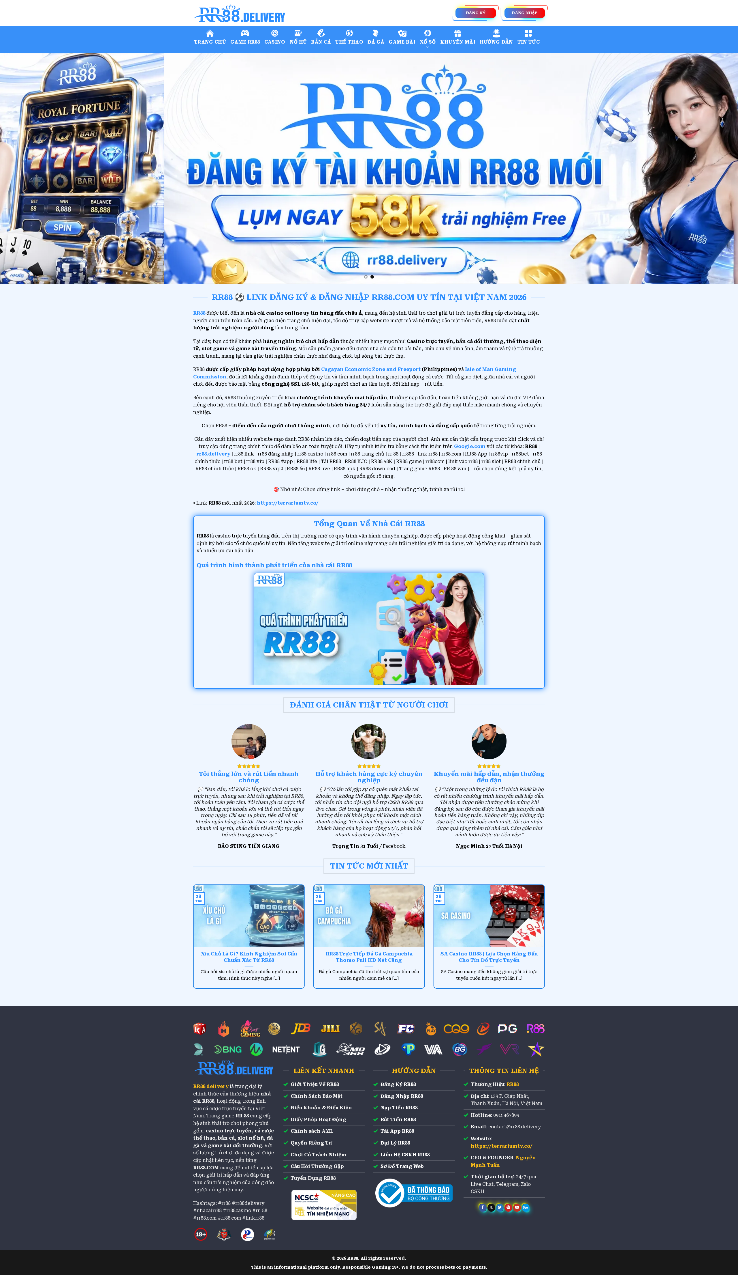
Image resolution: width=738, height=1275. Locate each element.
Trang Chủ (210, 42)
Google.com (469, 446)
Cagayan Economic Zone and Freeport (371, 369)
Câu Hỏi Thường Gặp (317, 1166)
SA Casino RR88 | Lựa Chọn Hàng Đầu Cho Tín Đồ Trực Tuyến (489, 957)
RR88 (513, 1084)
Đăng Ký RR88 (398, 1084)
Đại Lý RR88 (395, 1143)
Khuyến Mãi (457, 42)
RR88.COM (206, 1168)
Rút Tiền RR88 (398, 1119)
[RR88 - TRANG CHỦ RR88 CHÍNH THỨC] (265, 13)
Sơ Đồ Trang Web (402, 1166)
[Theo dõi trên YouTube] (517, 1208)
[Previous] (22, 168)
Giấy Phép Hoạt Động (318, 1119)
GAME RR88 (245, 42)
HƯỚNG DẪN (496, 42)
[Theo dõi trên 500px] (526, 1208)
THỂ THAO (349, 42)
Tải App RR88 (397, 1131)
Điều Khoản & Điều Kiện (321, 1107)
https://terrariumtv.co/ (288, 503)
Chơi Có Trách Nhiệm (319, 1155)
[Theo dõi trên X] (491, 1208)
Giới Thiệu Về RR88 (315, 1084)
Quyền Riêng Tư (311, 1143)
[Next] (716, 168)
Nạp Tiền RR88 (399, 1107)
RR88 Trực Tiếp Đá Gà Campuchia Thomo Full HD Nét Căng (369, 957)
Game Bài (402, 42)
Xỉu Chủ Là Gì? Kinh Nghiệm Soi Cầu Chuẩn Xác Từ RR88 (249, 957)
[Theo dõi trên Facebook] (483, 1208)
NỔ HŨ (298, 42)
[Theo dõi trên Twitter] (500, 1208)
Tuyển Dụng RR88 (313, 1178)
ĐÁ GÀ (376, 42)
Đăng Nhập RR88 (402, 1096)
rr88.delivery (213, 454)
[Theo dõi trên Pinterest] (508, 1208)
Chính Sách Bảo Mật (316, 1096)
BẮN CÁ (321, 42)
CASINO (274, 42)
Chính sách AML (312, 1131)
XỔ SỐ (428, 42)
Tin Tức (528, 42)
